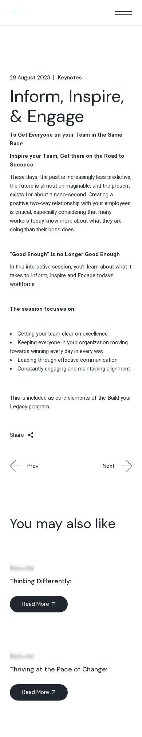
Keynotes (70, 77)
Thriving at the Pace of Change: (59, 669)
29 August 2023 (30, 77)
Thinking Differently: (41, 581)
